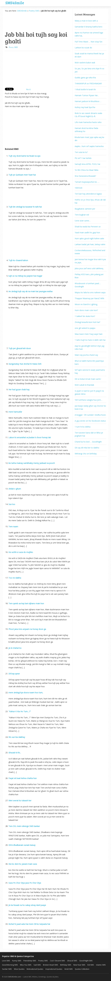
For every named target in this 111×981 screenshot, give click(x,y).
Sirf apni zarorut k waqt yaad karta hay (90, 371)
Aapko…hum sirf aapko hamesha (89, 146)
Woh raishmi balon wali (85, 62)
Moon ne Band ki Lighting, (86, 304)
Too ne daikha (15, 577)
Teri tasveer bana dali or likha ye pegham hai (89, 434)
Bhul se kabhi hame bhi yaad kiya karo (89, 362)
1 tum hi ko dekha (82, 426)
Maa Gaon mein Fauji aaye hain (88, 334)
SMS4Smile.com (14, 976)
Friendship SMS (29, 960)
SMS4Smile (14, 2)
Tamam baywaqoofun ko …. (87, 182)
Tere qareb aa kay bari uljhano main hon (26, 603)
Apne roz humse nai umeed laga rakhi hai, (89, 34)
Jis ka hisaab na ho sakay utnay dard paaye (27, 905)
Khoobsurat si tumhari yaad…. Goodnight (88, 285)
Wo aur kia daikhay (17, 737)
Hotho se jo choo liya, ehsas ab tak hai (90, 201)
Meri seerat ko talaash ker (20, 800)
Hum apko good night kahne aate (89, 238)
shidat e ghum (15, 488)
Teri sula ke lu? (81, 152)
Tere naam (13, 526)
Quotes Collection (82, 969)
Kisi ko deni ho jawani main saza (23, 864)
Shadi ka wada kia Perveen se (88, 226)
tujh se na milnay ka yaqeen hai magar (25, 276)
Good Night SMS (86, 960)
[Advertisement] (18, 21)
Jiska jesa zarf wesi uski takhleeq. (89, 268)
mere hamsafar (15, 411)
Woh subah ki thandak (84, 385)
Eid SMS (90, 965)
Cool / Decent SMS (57, 960)
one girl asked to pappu (85, 328)
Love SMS (6, 960)
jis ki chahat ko (15, 648)
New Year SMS (79, 965)
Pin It (28, 89)
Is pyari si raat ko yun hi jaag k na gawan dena (89, 392)
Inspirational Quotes (53, 969)
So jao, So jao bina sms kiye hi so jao (89, 70)
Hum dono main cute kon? (86, 310)
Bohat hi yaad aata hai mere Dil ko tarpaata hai (29, 924)
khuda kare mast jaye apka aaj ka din (89, 139)
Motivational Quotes (35, 969)
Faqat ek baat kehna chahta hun (23, 778)
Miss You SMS (25, 965)
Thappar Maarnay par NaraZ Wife (89, 298)
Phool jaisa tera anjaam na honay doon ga (27, 629)
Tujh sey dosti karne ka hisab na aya (24, 156)
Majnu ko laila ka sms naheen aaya (90, 292)
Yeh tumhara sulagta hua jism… (88, 400)
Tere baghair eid (82, 214)
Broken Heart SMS (50, 965)
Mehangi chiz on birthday (86, 453)
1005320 (78, 188)
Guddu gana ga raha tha (85, 77)
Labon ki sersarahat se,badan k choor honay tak (30, 437)
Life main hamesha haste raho (88, 122)
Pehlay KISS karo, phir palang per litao (89, 276)
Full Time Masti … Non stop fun (88, 41)
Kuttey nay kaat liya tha (85, 107)
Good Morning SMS (10, 965)
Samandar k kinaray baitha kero (88, 26)
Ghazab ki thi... (15, 752)
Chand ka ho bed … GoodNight (88, 441)
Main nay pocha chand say (86, 355)
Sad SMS (37, 965)
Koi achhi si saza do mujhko (21, 552)
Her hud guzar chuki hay (19, 389)
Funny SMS (16, 960)
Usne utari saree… (83, 220)
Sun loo (12, 504)
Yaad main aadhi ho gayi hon (87, 232)
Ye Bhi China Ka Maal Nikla (86, 170)
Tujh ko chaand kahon (18, 260)
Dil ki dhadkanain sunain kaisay (22, 845)
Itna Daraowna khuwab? (85, 176)
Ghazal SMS (72, 960)
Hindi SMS (68, 969)
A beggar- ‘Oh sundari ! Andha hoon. (90, 415)
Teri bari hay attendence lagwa (88, 193)
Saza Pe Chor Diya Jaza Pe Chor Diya (25, 883)
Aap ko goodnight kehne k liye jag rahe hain (89, 347)
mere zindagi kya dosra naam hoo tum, (26, 692)
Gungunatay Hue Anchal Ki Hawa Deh (25, 364)
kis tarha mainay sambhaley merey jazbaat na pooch (32, 463)
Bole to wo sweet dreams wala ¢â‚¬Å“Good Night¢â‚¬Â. (88, 115)
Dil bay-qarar (14, 673)
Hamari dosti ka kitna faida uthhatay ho (86, 130)
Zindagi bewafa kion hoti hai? (87, 322)
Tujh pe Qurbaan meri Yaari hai (22, 174)
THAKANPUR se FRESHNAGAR (88, 83)
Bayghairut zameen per (85, 208)
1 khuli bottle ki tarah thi (85, 89)
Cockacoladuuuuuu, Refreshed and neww (90, 252)
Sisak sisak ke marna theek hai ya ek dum (89, 55)
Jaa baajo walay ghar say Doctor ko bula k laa (90, 407)
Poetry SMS (34, 10)
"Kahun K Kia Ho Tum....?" (20, 711)
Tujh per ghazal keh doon (20, 348)
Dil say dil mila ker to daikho (87, 447)
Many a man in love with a (86, 20)
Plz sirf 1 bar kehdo (83, 158)
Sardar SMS (7, 969)
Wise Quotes (19, 969)
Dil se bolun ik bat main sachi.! (88, 379)
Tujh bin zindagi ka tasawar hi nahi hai (25, 206)
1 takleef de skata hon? (85, 316)
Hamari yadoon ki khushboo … (88, 101)
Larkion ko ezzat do (83, 47)
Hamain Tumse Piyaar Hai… (87, 95)
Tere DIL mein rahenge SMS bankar (24, 826)
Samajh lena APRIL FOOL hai (87, 164)
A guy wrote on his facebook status (90, 421)
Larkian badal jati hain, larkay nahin (90, 244)
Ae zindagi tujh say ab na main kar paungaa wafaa (31, 291)
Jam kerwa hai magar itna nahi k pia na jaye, (90, 261)
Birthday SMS (65, 965)
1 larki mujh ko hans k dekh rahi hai (90, 340)
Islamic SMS (101, 965)
